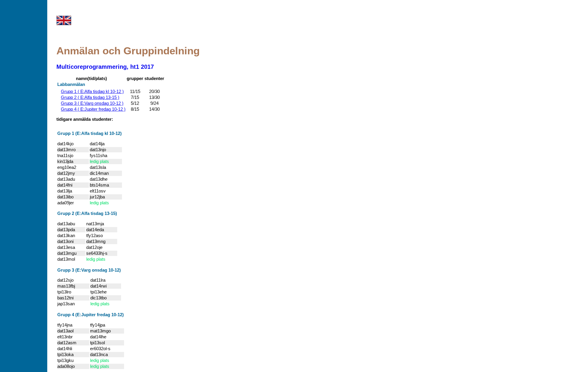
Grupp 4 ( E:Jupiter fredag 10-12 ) (93, 109)
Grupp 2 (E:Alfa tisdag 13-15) (87, 213)
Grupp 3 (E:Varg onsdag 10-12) (89, 270)
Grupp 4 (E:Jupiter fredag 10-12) (90, 314)
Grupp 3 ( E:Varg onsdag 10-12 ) (92, 103)
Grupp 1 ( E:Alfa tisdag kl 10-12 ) (92, 91)
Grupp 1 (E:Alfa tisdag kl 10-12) (89, 133)
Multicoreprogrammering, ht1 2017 (105, 66)
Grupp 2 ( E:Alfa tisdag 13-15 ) (90, 97)
